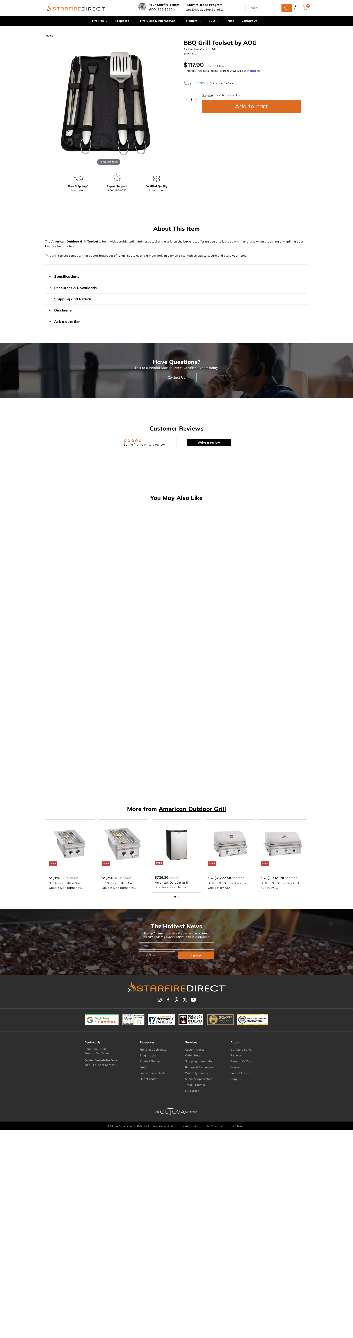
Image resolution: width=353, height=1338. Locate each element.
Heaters (192, 21)
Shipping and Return (72, 299)
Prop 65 (235, 1079)
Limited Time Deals (152, 1073)
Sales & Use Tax (241, 1073)
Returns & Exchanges (199, 1067)
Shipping (207, 95)
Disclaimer (63, 310)
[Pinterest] (176, 999)
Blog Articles (148, 1055)
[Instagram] (159, 999)
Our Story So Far (241, 1049)
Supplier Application (199, 1079)
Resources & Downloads (75, 288)
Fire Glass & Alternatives (158, 21)
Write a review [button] (209, 442)
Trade (230, 21)
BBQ (212, 21)
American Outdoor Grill (202, 49)
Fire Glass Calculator (153, 1049)
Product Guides (150, 1061)
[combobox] (268, 8)
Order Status (193, 1055)
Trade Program (195, 1085)
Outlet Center (148, 1079)
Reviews (236, 1055)
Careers (235, 1067)
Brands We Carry (241, 1061)
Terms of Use (215, 1126)
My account (193, 1090)
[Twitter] (185, 999)
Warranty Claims (196, 1073)
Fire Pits (98, 21)
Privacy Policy (190, 1126)
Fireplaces (122, 21)
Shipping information (199, 1061)
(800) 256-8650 (95, 1049)
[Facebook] (168, 999)
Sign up (196, 955)
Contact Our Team (97, 1053)
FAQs (143, 1067)
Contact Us (249, 21)
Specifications (66, 276)
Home (49, 35)
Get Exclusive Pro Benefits (204, 9)
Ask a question (67, 321)
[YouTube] (193, 999)
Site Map (237, 1126)
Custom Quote (194, 1049)
